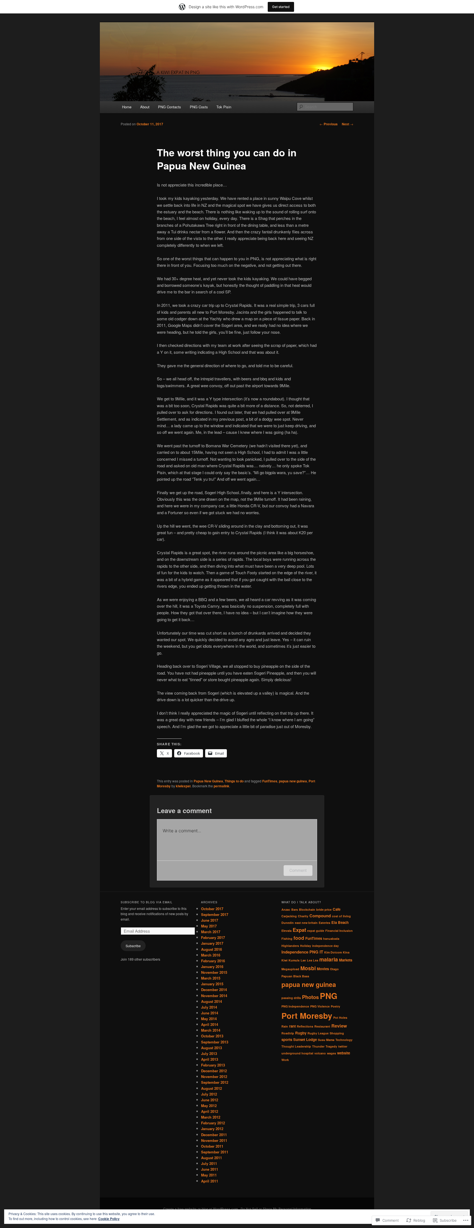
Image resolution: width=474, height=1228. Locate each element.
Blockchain (307, 909)
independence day (325, 946)
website (343, 1053)
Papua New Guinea (208, 781)
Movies (323, 968)
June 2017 (209, 920)
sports (286, 1039)
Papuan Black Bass (295, 976)
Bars (294, 909)
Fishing (286, 938)
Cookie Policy (109, 1218)
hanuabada (331, 938)
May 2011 (209, 1175)
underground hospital (297, 1053)
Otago (334, 969)
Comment (298, 870)
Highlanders (290, 946)
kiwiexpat (183, 785)
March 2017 (210, 931)
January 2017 (212, 943)
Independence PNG (299, 952)
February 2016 (213, 960)
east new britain (306, 923)
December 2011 (214, 1134)
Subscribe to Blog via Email (147, 902)
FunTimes (269, 781)
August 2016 (211, 949)
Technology (343, 1040)
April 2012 (209, 1111)
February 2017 (213, 937)
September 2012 (214, 1082)
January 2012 (212, 1128)
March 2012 (210, 1117)
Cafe (336, 909)
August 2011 (211, 1157)
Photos (310, 997)
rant (292, 1026)
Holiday (305, 946)
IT (321, 952)
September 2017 (214, 914)
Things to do (234, 781)
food (299, 937)
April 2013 (209, 1059)
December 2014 (214, 989)
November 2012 (214, 1076)
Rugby (300, 1032)
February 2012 (213, 1122)
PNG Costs (199, 106)
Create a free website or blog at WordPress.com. (201, 1208)
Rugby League (318, 1033)
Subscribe (133, 945)
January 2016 (212, 966)
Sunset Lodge (305, 1039)
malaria (328, 959)
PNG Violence (320, 1006)
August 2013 (211, 1047)
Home (126, 106)
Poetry (335, 1006)
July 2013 (209, 1053)
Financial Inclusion (339, 931)
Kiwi (284, 960)
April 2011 (209, 1181)
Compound (320, 916)
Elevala (286, 931)
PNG (328, 995)
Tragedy (331, 1046)
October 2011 (212, 1146)
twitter (342, 1046)
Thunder (318, 1046)
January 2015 (212, 983)
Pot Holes (340, 1017)
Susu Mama (326, 1040)
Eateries (324, 923)
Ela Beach (340, 922)
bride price (324, 909)
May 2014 (209, 1018)
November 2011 (214, 1140)
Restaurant (322, 1026)
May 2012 (209, 1105)
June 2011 (209, 1169)
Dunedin (287, 923)
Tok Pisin (223, 106)
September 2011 (214, 1152)
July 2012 (209, 1094)
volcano (320, 1053)
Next (347, 123)
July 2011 (209, 1163)
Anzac (285, 909)
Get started (281, 7)
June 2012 (209, 1099)
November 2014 (214, 995)
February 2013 (213, 1065)
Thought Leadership (296, 1046)
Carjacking (289, 916)
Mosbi (308, 968)
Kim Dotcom (333, 952)
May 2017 (209, 926)
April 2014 (209, 1024)
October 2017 (212, 908)
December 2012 (214, 1070)
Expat (299, 929)
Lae (303, 960)
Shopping (337, 1033)
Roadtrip (287, 1033)
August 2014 (211, 1001)
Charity (303, 916)
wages (331, 1053)
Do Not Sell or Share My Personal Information (276, 1208)
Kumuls (294, 960)
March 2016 (210, 955)
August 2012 (211, 1088)
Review (339, 1025)
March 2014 (210, 1030)
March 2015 (210, 978)
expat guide (315, 931)
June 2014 (209, 1012)
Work (285, 1060)
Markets (345, 960)
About (144, 106)
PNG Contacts (169, 106)
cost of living (341, 916)
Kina (346, 952)
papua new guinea (293, 781)
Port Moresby (306, 1015)
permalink (221, 785)
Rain (284, 1026)
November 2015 (214, 972)
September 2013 (214, 1042)
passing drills (291, 998)
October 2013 (212, 1036)
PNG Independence (295, 1006)
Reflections (305, 1026)
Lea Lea (312, 960)
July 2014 (209, 1007)
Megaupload (290, 969)
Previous (329, 123)
